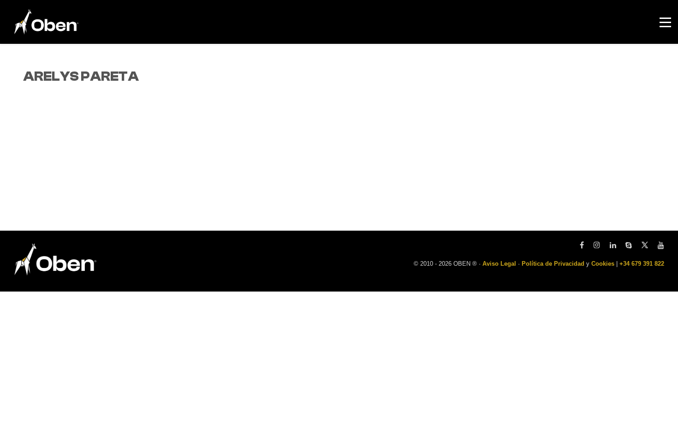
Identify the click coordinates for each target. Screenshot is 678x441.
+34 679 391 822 (641, 263)
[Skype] (628, 245)
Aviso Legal (499, 263)
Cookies (602, 263)
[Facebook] (582, 245)
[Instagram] (597, 245)
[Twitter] (644, 245)
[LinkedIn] (613, 245)
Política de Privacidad (553, 263)
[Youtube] (658, 245)
